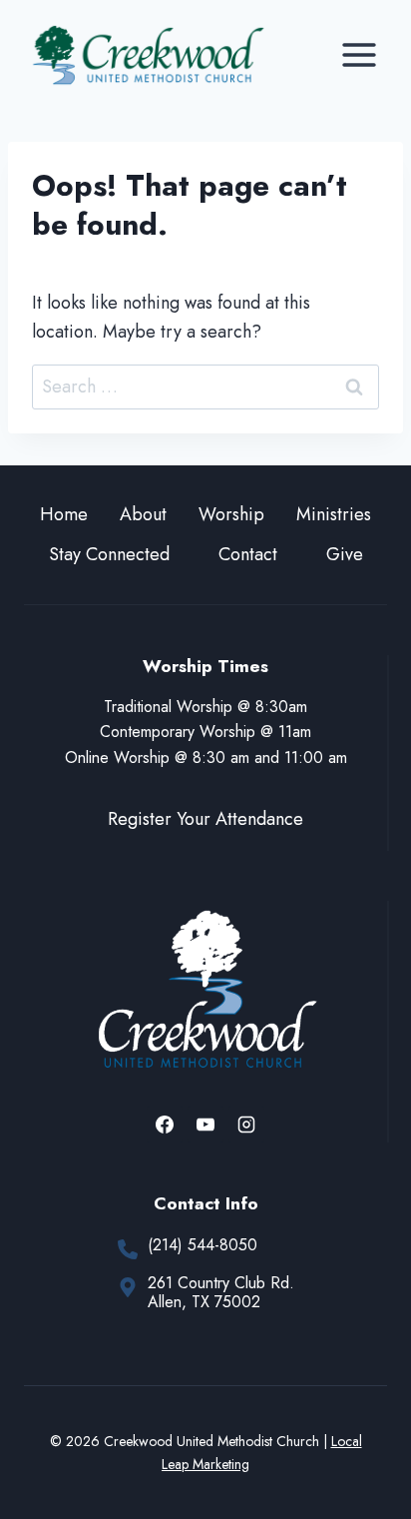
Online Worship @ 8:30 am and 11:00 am (206, 757)
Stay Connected (109, 554)
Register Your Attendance (205, 819)
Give (344, 554)
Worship (231, 514)
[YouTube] (205, 1124)
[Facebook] (165, 1124)
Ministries (333, 514)
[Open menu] (358, 54)
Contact (247, 554)
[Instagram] (246, 1124)
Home (64, 514)
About (143, 514)
